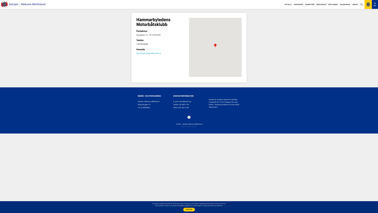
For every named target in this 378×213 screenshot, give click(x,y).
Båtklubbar (333, 4)
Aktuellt (288, 4)
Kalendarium (345, 4)
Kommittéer (310, 4)
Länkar (355, 4)
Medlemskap (321, 4)
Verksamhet (298, 4)
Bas (375, 5)
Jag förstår (189, 209)
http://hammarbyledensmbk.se (148, 53)
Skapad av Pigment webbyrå (188, 126)
